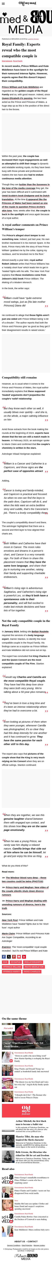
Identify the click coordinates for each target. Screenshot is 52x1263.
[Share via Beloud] (24, 957)
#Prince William (12, 967)
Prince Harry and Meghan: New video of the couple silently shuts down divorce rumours (25, 891)
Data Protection (27, 1245)
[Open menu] (3, 3)
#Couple (16, 962)
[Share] (14, 957)
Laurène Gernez (33, 39)
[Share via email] (19, 957)
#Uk (5, 962)
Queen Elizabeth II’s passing (17, 98)
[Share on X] (9, 957)
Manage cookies (39, 1245)
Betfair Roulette (40, 631)
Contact (33, 1242)
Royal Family (17, 61)
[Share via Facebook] (4, 957)
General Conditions (13, 1245)
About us (19, 1242)
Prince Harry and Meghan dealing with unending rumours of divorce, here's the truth (24, 905)
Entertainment (7, 61)
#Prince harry (11, 972)
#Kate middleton (34, 967)
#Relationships (33, 962)
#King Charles (32, 972)
